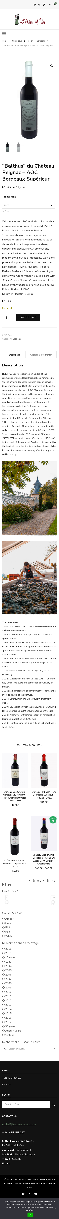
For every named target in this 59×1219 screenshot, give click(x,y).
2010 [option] (8, 992)
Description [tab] (14, 354)
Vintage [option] (9, 1035)
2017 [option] (8, 1022)
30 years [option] (10, 1026)
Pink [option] (7, 927)
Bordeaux (17, 338)
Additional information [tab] (41, 354)
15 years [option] (10, 957)
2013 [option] (8, 1005)
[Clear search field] (55, 1049)
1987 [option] (8, 961)
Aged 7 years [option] (13, 1030)
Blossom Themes (12, 1183)
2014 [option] (8, 1009)
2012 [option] (8, 1000)
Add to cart (28, 317)
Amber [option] (9, 918)
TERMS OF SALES (11, 1078)
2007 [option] (8, 979)
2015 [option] (8, 1013)
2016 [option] (8, 1017)
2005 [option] (8, 970)
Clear (7, 211)
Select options (43, 837)
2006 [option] (8, 974)
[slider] (6, 902)
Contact (6, 1084)
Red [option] (7, 931)
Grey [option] (8, 923)
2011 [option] (8, 996)
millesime (10, 196)
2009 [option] (8, 987)
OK (30, 1215)
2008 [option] (8, 983)
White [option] (9, 936)
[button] (51, 65)
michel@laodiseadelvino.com (19, 1124)
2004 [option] (8, 966)
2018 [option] (8, 949)
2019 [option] (8, 953)
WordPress (41, 1183)
